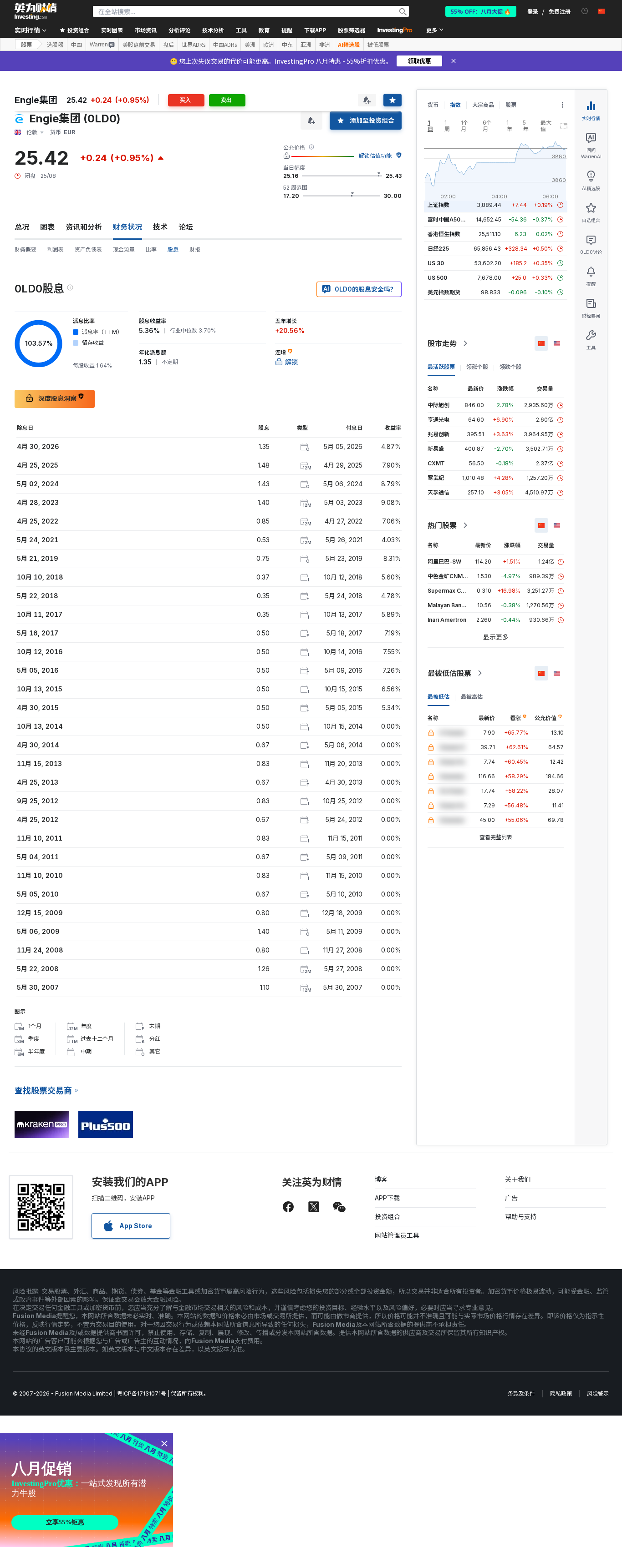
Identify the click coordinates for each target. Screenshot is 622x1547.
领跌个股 (510, 366)
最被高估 (472, 696)
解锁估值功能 (375, 155)
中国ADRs (225, 44)
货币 (433, 104)
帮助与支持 (521, 1216)
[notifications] (585, 11)
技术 (160, 227)
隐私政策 (561, 1393)
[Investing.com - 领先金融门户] (35, 11)
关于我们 (517, 1179)
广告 (511, 1198)
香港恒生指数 (444, 234)
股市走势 (442, 343)
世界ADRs (193, 44)
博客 (381, 1179)
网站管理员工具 (397, 1235)
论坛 (185, 227)
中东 (287, 44)
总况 (22, 227)
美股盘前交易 (138, 44)
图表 (47, 227)
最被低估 (438, 696)
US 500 (437, 277)
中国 (76, 44)
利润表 (55, 249)
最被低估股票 (449, 673)
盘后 (168, 44)
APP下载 (387, 1198)
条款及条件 (521, 1393)
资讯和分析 (84, 227)
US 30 (436, 263)
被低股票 (378, 44)
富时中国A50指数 (449, 219)
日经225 (438, 248)
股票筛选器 (351, 30)
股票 (26, 44)
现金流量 (124, 249)
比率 (151, 249)
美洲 (250, 44)
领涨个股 (477, 366)
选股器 (55, 44)
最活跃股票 (441, 366)
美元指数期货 (444, 292)
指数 (455, 104)
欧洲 (268, 44)
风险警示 (598, 1393)
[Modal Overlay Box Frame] (86, 1490)
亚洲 (306, 44)
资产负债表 (88, 249)
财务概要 (25, 249)
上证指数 (438, 205)
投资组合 (387, 1216)
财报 (194, 249)
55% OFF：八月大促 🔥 (481, 11)
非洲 (324, 44)
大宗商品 (483, 104)
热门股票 (442, 525)
